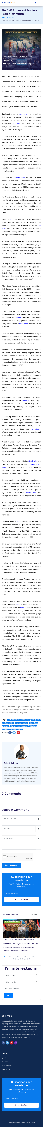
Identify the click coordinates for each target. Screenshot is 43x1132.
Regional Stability (21, 723)
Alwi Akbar (12, 763)
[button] (4, 956)
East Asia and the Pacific (13, 924)
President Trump (16, 729)
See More (34, 915)
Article (11, 18)
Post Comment (11, 865)
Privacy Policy (6, 1065)
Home (4, 18)
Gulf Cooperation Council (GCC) (18, 720)
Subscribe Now (21, 900)
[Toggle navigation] (40, 3)
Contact (5, 1062)
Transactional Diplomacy (19, 726)
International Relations (11, 56)
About (4, 1058)
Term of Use (6, 1069)
